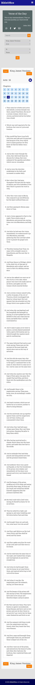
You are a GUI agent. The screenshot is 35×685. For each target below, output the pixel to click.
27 (23, 101)
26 (19, 101)
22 (4, 101)
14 (27, 93)
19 (19, 97)
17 (12, 97)
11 (15, 93)
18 (15, 97)
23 (8, 101)
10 (12, 93)
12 (19, 93)
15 (4, 97)
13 (23, 93)
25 (15, 101)
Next (29, 73)
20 (23, 97)
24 (12, 101)
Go (17, 58)
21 (27, 97)
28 (27, 101)
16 (8, 97)
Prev (5, 71)
